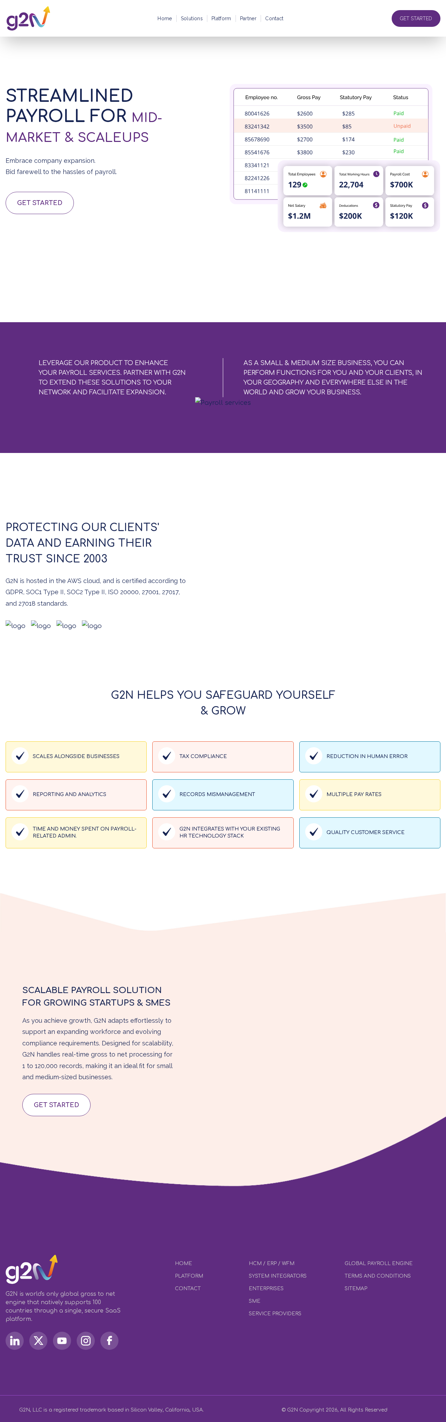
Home (164, 18)
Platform (221, 18)
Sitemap (356, 1288)
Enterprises (266, 1288)
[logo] (30, 18)
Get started (39, 202)
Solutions (192, 18)
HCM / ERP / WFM (271, 1263)
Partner (248, 18)
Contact (274, 18)
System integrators (278, 1276)
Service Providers (275, 1313)
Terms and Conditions (378, 1276)
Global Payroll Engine (379, 1263)
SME (254, 1301)
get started (56, 1105)
